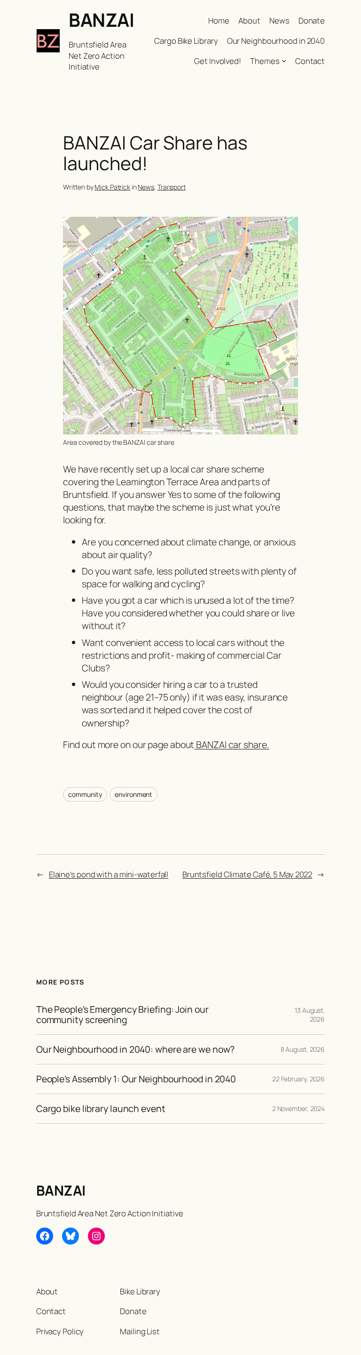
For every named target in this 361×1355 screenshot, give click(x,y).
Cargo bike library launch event (100, 1108)
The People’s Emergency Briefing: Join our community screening (122, 1014)
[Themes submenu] (284, 60)
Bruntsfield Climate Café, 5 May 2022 (247, 874)
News (146, 186)
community (85, 794)
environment (133, 794)
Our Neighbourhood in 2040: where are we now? (135, 1049)
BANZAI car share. (231, 744)
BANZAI (101, 19)
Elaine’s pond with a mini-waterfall (109, 874)
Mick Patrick (112, 186)
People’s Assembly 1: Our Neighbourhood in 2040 (136, 1079)
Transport (171, 186)
